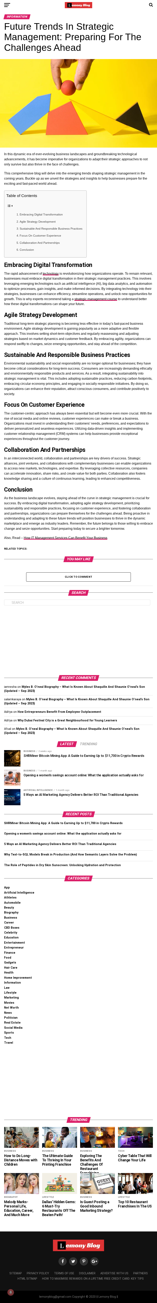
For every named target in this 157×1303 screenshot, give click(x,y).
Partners (140, 1273)
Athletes (10, 897)
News (8, 1013)
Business (10, 917)
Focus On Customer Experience (40, 235)
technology (51, 273)
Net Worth (11, 1007)
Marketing (11, 997)
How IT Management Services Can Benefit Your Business (65, 538)
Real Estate (12, 1022)
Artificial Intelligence (19, 892)
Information (12, 982)
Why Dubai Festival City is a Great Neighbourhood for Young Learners (67, 720)
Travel (8, 1042)
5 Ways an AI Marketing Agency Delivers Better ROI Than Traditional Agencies (60, 844)
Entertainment (14, 942)
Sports (9, 1032)
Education (11, 937)
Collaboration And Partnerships (40, 242)
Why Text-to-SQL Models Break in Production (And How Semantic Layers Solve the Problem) (70, 854)
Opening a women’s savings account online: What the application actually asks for (62, 833)
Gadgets (10, 962)
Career (9, 922)
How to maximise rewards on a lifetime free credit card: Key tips (93, 1278)
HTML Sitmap (27, 1278)
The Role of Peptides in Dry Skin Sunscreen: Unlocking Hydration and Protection (62, 865)
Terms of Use (64, 1273)
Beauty (9, 907)
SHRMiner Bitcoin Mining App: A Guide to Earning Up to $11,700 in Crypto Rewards (63, 823)
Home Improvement (18, 978)
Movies (9, 1003)
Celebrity (10, 932)
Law (7, 988)
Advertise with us (114, 1273)
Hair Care (10, 967)
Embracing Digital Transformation (41, 214)
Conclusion (27, 249)
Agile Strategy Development (38, 221)
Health (8, 972)
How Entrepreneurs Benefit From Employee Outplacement (59, 712)
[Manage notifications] (10, 1292)
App (7, 887)
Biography (11, 912)
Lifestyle (10, 992)
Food (7, 957)
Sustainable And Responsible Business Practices (51, 228)
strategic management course (95, 299)
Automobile (12, 902)
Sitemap (15, 1273)
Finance (9, 952)
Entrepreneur (14, 947)
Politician (11, 1017)
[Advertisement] (78, 640)
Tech (7, 1038)
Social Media (13, 1028)
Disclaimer (87, 1273)
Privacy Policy (38, 1273)
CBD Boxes (11, 927)
